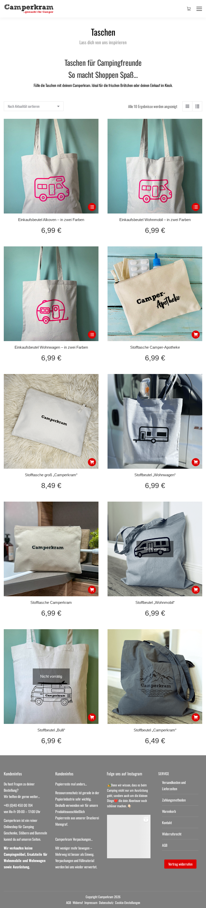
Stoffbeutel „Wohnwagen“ (155, 475)
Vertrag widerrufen (180, 864)
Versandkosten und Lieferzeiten (174, 785)
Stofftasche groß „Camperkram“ (51, 475)
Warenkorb (169, 811)
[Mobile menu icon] (199, 9)
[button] (196, 335)
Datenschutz (106, 902)
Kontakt (167, 822)
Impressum (90, 902)
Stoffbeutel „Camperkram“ (155, 730)
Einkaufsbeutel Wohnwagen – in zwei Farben (51, 347)
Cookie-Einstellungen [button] (127, 902)
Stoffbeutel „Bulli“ (51, 730)
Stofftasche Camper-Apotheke (155, 347)
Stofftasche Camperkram (51, 602)
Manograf (61, 824)
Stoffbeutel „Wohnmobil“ (155, 602)
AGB (164, 845)
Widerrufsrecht (171, 833)
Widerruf (78, 902)
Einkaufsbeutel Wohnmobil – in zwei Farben (155, 220)
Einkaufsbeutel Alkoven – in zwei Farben (51, 220)
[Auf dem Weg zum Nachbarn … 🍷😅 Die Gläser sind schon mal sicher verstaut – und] (128, 836)
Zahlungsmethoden (174, 800)
